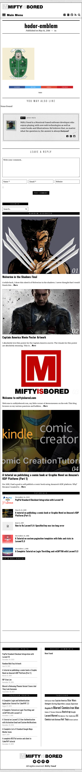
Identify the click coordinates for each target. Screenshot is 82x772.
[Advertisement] (41, 42)
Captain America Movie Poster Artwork (24, 337)
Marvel (54, 715)
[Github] (72, 15)
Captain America (61, 700)
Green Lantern (73, 720)
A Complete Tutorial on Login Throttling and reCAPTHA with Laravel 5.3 (46, 551)
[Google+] (68, 15)
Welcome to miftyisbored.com (19, 398)
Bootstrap (66, 711)
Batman (57, 719)
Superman (74, 703)
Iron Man (74, 708)
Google (73, 712)
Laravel (48, 715)
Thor (67, 716)
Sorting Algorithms (58, 703)
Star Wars (71, 700)
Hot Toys (65, 719)
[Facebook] (64, 15)
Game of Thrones (50, 712)
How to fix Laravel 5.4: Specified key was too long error (39, 525)
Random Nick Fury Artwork (11, 663)
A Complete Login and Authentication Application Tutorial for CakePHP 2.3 (15, 702)
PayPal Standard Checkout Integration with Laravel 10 (39, 499)
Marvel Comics (61, 707)
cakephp (67, 704)
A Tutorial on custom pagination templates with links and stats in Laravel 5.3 (44, 540)
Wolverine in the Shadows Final (19, 277)
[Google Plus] (39, 761)
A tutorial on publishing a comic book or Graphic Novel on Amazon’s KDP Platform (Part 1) (40, 477)
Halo (53, 701)
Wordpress (61, 716)
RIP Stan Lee (7, 679)
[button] (26, 209)
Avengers (48, 703)
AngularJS (49, 708)
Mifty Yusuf (50, 766)
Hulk (52, 719)
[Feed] (75, 15)
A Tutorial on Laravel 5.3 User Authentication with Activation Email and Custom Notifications (19, 721)
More (16, 285)
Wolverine (59, 712)
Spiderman (72, 716)
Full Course (48, 701)
